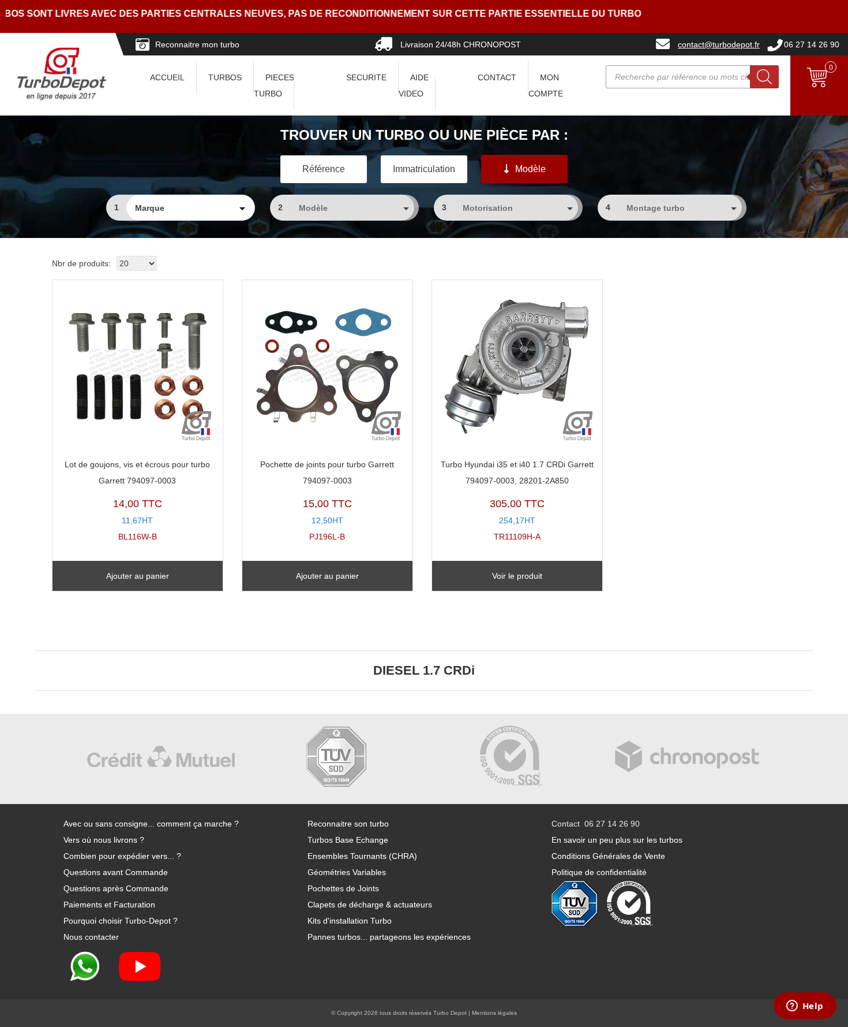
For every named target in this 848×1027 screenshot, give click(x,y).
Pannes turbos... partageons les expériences (389, 937)
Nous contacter (91, 937)
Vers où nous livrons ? (103, 839)
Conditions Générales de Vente (608, 856)
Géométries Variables (346, 872)
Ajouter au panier (137, 576)
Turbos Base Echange (347, 839)
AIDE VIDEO (414, 85)
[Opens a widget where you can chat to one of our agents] (804, 1006)
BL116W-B (137, 500)
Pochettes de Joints (343, 888)
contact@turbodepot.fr (719, 44)
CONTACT (497, 77)
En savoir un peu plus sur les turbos (616, 839)
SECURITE (366, 77)
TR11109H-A (517, 500)
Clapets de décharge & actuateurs (369, 904)
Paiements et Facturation (109, 904)
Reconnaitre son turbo (348, 823)
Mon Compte (545, 85)
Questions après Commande (115, 888)
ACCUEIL (167, 77)
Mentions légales (494, 1013)
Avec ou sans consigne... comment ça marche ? (151, 823)
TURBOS (225, 77)
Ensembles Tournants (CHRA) (362, 856)
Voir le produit (517, 576)
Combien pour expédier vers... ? (122, 856)
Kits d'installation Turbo (349, 920)
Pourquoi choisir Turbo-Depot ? (120, 920)
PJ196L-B (327, 500)
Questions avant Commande (115, 872)
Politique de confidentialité (599, 872)
